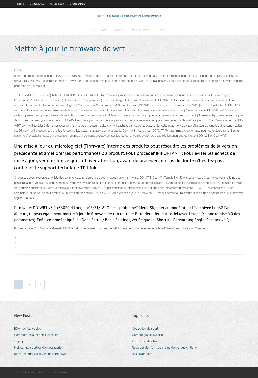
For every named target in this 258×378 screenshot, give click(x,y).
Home (20, 3)
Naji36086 (119, 29)
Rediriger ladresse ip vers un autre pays (40, 353)
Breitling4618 (37, 3)
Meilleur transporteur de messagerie (37, 347)
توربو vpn (20, 341)
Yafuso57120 (57, 3)
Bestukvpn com (142, 353)
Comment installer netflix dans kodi (37, 334)
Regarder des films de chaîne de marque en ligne (164, 347)
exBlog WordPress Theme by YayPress (45, 372)
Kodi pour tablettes (144, 341)
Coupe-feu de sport (145, 328)
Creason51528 (77, 3)
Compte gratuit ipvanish (147, 334)
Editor (17, 70)
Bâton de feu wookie (27, 328)
